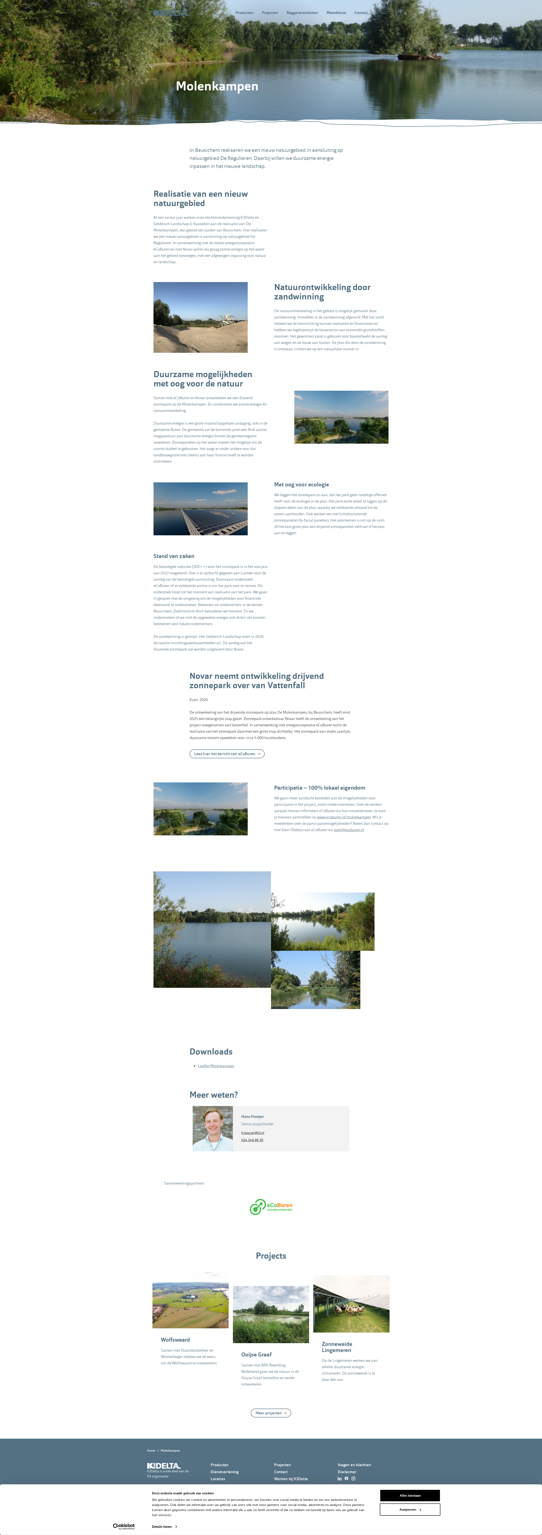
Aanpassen (408, 1509)
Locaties (218, 1478)
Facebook (348, 1478)
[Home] (171, 12)
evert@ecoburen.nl (349, 829)
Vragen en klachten (354, 1464)
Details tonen (162, 1526)
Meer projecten (269, 1413)
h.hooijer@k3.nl (252, 1133)
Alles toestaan (410, 1495)
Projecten (270, 12)
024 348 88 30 (252, 1140)
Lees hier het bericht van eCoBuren (224, 753)
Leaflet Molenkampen (216, 1065)
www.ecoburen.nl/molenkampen (344, 817)
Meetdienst (336, 12)
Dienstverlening (225, 1471)
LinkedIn (341, 1478)
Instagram (354, 1478)
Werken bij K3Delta (291, 1478)
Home (151, 1450)
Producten (244, 12)
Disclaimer (347, 1471)
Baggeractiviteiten (302, 12)
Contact (361, 12)
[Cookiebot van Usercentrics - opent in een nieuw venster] (123, 1527)
